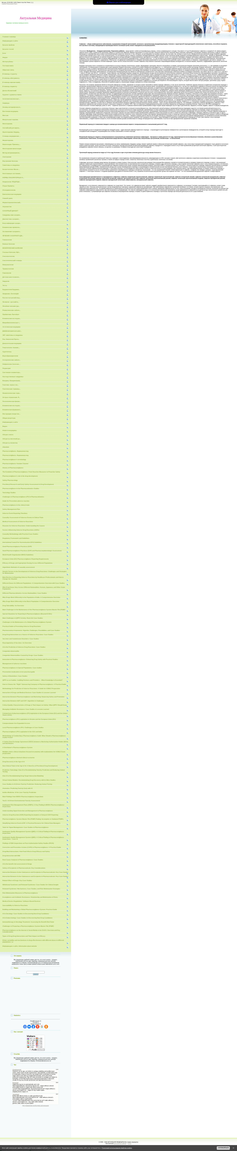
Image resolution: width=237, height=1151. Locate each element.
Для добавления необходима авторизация (35, 1105)
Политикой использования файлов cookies (117, 1148)
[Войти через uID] (25, 1026)
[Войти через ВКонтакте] (29, 1026)
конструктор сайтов (120, 1143)
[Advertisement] (35, 996)
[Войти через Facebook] (33, 1026)
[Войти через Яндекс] (37, 1026)
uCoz (129, 1143)
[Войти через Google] (42, 1027)
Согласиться (223, 1147)
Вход (16, 3)
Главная (4, 3)
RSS (32, 2)
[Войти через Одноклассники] (46, 1026)
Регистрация (10, 3)
